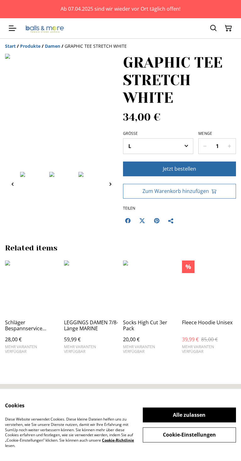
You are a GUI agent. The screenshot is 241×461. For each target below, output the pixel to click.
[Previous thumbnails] (12, 184)
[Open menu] (12, 28)
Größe (130, 133)
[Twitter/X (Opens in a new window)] (142, 220)
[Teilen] (171, 220)
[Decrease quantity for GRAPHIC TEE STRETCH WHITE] (204, 146)
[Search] (213, 28)
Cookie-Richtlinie (118, 440)
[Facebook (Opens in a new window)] (127, 220)
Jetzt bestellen (179, 168)
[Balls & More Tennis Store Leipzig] (46, 28)
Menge (205, 133)
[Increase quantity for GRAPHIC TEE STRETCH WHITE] (229, 146)
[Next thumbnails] (110, 184)
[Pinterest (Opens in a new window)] (156, 220)
